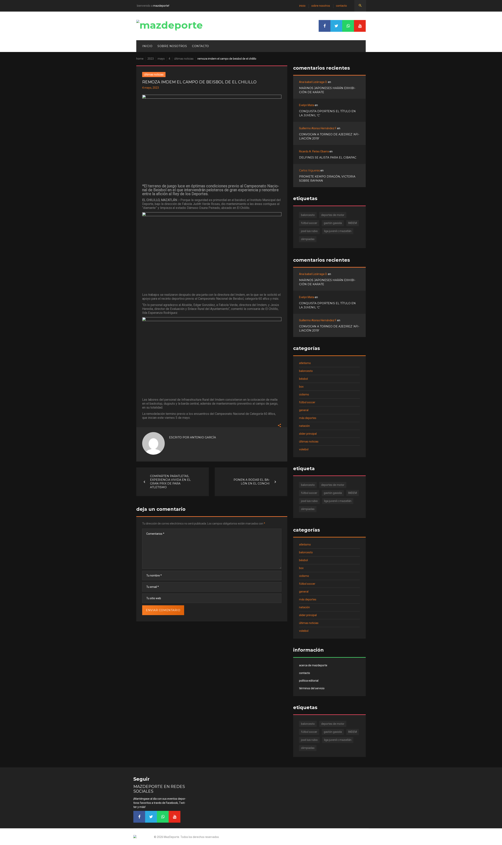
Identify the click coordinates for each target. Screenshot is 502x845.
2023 (150, 58)
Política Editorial (308, 680)
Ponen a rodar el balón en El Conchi (252, 481)
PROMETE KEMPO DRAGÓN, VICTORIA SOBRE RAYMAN (327, 178)
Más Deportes (307, 418)
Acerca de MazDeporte (313, 665)
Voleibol (303, 449)
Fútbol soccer (307, 402)
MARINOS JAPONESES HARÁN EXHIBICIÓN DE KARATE (327, 90)
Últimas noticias (184, 58)
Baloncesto (306, 370)
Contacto (341, 5)
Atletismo (305, 363)
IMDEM (352, 223)
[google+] (348, 26)
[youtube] (360, 26)
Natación (304, 425)
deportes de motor (332, 215)
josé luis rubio (309, 231)
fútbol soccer (309, 223)
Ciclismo (304, 394)
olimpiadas (308, 239)
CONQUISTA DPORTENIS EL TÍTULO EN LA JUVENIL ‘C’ (327, 113)
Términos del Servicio (312, 688)
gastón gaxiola (333, 223)
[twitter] (336, 26)
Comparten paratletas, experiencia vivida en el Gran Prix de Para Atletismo (170, 481)
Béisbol (303, 378)
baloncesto (308, 215)
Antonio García (203, 437)
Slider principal (308, 433)
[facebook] (324, 26)
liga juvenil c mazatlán (337, 231)
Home (140, 58)
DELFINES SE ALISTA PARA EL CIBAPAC (327, 157)
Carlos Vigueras (309, 170)
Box (301, 386)
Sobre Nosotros (320, 5)
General (303, 410)
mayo (161, 58)
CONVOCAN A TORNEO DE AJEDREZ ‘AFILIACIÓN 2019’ (329, 136)
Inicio (302, 5)
